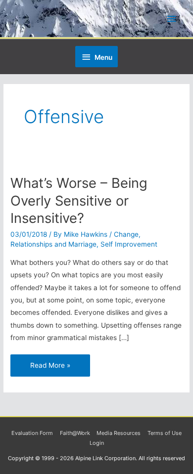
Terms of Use (164, 433)
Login (97, 442)
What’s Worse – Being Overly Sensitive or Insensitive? (78, 200)
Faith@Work (75, 433)
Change (126, 234)
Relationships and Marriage (53, 244)
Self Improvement (128, 244)
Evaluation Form (32, 433)
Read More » (50, 361)
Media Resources (118, 433)
